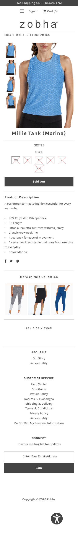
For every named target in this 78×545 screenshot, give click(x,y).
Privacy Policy (38, 413)
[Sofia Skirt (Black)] (39, 299)
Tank (18, 34)
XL (62, 160)
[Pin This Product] (17, 261)
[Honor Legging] (62, 299)
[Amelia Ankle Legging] (16, 299)
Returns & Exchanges (39, 399)
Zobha (51, 499)
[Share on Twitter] (12, 261)
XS (16, 160)
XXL (39, 168)
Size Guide (39, 389)
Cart (52, 11)
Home (7, 34)
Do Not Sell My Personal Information (39, 423)
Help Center (39, 384)
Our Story (39, 358)
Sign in (33, 11)
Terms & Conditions (39, 408)
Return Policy (39, 394)
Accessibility (38, 363)
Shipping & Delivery (38, 404)
